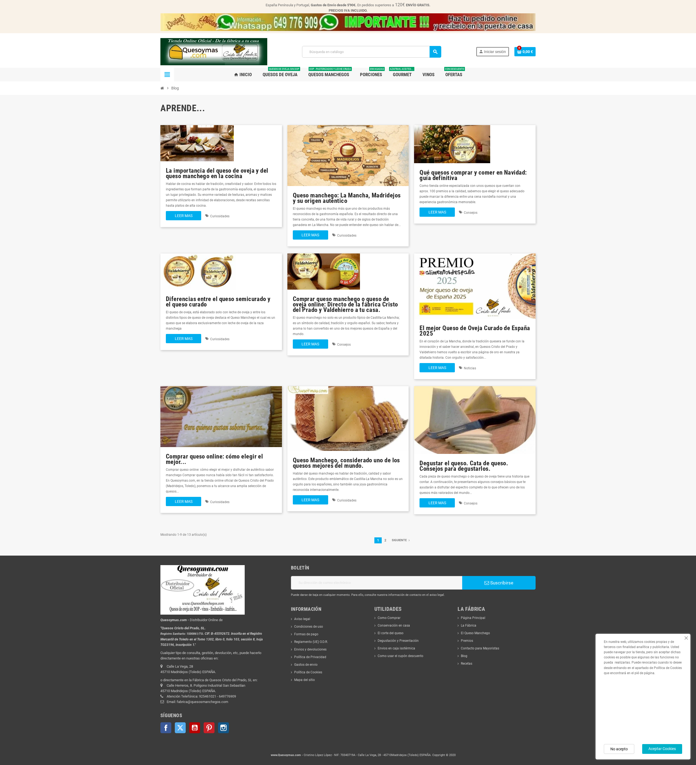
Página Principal (473, 618)
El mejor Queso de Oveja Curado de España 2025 (475, 330)
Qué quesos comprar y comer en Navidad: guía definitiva (473, 175)
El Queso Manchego (475, 633)
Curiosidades (219, 216)
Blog (464, 656)
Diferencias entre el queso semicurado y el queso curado (218, 301)
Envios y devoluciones (310, 649)
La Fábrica (468, 625)
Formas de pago (306, 634)
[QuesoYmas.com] (213, 51)
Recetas (466, 663)
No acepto (619, 749)
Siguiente (400, 540)
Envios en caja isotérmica (396, 648)
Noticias (470, 368)
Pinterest (209, 727)
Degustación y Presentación (398, 641)
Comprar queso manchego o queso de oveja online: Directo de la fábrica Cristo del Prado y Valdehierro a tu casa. (345, 304)
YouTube (194, 727)
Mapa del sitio (304, 680)
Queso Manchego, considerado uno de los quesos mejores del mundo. (346, 463)
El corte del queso (390, 633)
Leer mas (183, 215)
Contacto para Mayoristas (480, 648)
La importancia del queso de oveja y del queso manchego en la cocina (217, 173)
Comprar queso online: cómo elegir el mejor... (214, 459)
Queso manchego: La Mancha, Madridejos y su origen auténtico (347, 198)
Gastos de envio (306, 665)
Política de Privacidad (310, 657)
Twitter (180, 727)
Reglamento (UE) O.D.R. (311, 642)
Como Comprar (389, 618)
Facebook (165, 727)
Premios (467, 641)
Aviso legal (302, 619)
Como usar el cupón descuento (400, 656)
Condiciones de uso (308, 626)
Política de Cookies (308, 672)
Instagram (223, 727)
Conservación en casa (394, 625)
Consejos (470, 213)
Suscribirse (501, 583)
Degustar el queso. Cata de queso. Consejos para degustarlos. (464, 466)
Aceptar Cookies (662, 749)
